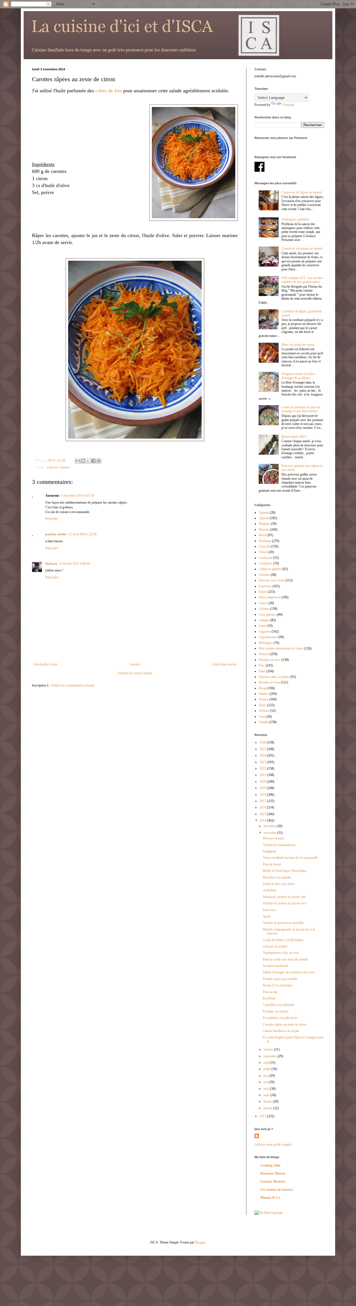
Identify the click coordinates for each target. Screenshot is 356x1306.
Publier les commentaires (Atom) (72, 685)
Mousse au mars (274, 838)
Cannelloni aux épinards (279, 1005)
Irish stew (269, 910)
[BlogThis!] (83, 461)
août (266, 1062)
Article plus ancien (224, 664)
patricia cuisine (56, 534)
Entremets (265, 586)
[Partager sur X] (88, 461)
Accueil (135, 664)
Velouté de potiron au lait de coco (284, 903)
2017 (263, 801)
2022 (263, 768)
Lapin (262, 626)
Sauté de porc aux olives (279, 884)
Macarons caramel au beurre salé (284, 897)
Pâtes (262, 671)
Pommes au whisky (276, 1011)
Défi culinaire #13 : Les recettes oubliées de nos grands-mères (302, 280)
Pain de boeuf (272, 864)
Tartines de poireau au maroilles (283, 923)
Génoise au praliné (275, 946)
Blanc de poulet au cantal (297, 345)
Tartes (262, 705)
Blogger (200, 1242)
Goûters (264, 609)
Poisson (264, 654)
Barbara (51, 564)
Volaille (263, 722)
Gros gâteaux (267, 614)
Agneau (264, 512)
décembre (270, 826)
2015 (263, 814)
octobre (268, 1049)
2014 (263, 820)
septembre (270, 1056)
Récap (263, 688)
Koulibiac (269, 998)
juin (266, 1076)
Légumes (52, 467)
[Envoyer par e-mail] (77, 461)
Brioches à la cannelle (277, 877)
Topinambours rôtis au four (281, 953)
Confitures (266, 563)
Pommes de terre (270, 660)
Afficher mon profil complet (272, 1144)
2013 (263, 1116)
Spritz (267, 916)
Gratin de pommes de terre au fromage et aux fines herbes (300, 409)
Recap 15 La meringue (277, 985)
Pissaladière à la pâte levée (280, 1018)
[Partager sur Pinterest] (99, 461)
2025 (263, 749)
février (268, 1101)
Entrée (263, 592)
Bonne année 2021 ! (294, 437)
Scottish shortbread (275, 966)
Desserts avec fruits (272, 580)
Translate (288, 105)
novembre (270, 833)
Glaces (263, 603)
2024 (263, 755)
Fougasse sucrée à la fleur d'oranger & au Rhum (298, 376)
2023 (263, 762)
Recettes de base (269, 682)
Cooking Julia (270, 1165)
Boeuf (263, 535)
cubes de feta (108, 90)
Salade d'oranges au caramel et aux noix (289, 972)
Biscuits (264, 529)
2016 (263, 807)
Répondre (51, 519)
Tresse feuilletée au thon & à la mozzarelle (290, 858)
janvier (268, 1108)
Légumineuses (268, 637)
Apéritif (264, 518)
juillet (267, 1069)
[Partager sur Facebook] (93, 461)
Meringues (266, 643)
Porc (262, 665)
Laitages (264, 620)
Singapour (269, 851)
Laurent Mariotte (272, 1181)
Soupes (263, 699)
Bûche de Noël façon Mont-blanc (284, 871)
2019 (263, 788)
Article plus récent (45, 664)
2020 (263, 781)
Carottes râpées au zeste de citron (284, 1024)
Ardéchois (269, 890)
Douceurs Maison (272, 1173)
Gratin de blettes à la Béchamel (283, 940)
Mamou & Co (270, 1198)
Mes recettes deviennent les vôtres (281, 648)
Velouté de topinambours (279, 845)
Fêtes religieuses (269, 597)
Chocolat (264, 546)
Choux (263, 552)
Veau (262, 716)
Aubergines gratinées (295, 219)
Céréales (264, 575)
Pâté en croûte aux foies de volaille (285, 959)
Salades (65, 467)
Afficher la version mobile (135, 673)
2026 (263, 742)
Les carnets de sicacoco (276, 1189)
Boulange (265, 541)
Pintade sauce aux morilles (280, 979)
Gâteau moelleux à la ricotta (281, 1031)
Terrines (264, 711)
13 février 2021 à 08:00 (74, 564)
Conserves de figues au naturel (301, 192)
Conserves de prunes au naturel (302, 248)
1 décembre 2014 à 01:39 (77, 495)
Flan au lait (270, 992)
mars (267, 1095)
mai (266, 1082)
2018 (263, 795)
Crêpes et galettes (270, 569)
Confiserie (265, 558)
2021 (263, 775)
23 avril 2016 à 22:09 (82, 534)
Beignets (264, 524)
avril (266, 1089)
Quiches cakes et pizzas (274, 677)
